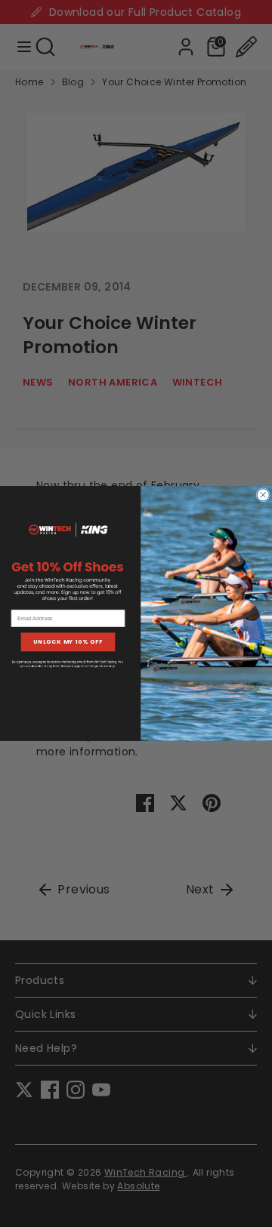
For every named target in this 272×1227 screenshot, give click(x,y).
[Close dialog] (263, 495)
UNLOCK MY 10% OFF (68, 642)
